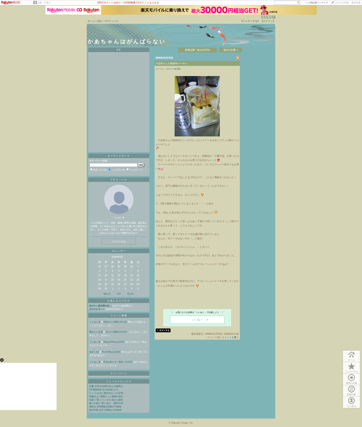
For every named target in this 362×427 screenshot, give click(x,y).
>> (316, 2)
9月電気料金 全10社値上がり (104, 389)
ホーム (91, 21)
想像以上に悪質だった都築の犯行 (106, 396)
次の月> (130, 294)
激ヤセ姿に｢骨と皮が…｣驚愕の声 (106, 403)
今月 (119, 294)
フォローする (351, 371)
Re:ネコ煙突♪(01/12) (116, 332)
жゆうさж (94, 352)
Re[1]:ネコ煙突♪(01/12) (116, 322)
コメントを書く (230, 337)
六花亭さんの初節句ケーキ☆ (171, 63)
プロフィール (111, 21)
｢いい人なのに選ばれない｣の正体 (106, 393)
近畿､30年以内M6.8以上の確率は (106, 386)
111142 (266, 17)
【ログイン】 (268, 21)
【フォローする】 (250, 21)
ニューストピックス (119, 381)
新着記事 (351, 394)
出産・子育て (44, 2)
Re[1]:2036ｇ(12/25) (114, 342)
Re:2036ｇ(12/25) (111, 352)
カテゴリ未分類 (173, 69)
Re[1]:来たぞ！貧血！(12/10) (118, 362)
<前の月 (106, 294)
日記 (99, 21)
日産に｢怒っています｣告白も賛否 (106, 400)
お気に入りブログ (118, 300)
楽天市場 (355, 2)
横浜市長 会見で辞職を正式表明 (105, 410)
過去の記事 (351, 383)
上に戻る (351, 406)
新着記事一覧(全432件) (197, 49)
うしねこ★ (95, 322)
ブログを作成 (342, 2)
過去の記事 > (230, 49)
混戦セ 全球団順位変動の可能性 (105, 406)
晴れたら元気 (96, 332)
